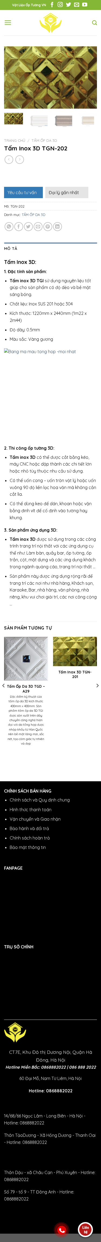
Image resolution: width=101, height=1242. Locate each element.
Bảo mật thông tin (28, 847)
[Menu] (8, 22)
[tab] (50, 248)
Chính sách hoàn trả (30, 838)
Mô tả (11, 248)
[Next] (88, 77)
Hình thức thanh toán (30, 809)
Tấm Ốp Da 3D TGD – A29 (26, 688)
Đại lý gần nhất (64, 192)
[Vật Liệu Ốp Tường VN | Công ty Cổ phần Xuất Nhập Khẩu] (50, 23)
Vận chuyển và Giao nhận (35, 819)
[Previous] (13, 77)
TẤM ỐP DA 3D (44, 140)
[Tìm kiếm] (94, 23)
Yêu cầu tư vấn (22, 192)
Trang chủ (14, 140)
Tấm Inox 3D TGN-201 (75, 674)
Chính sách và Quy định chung (40, 800)
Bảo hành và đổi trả (29, 828)
